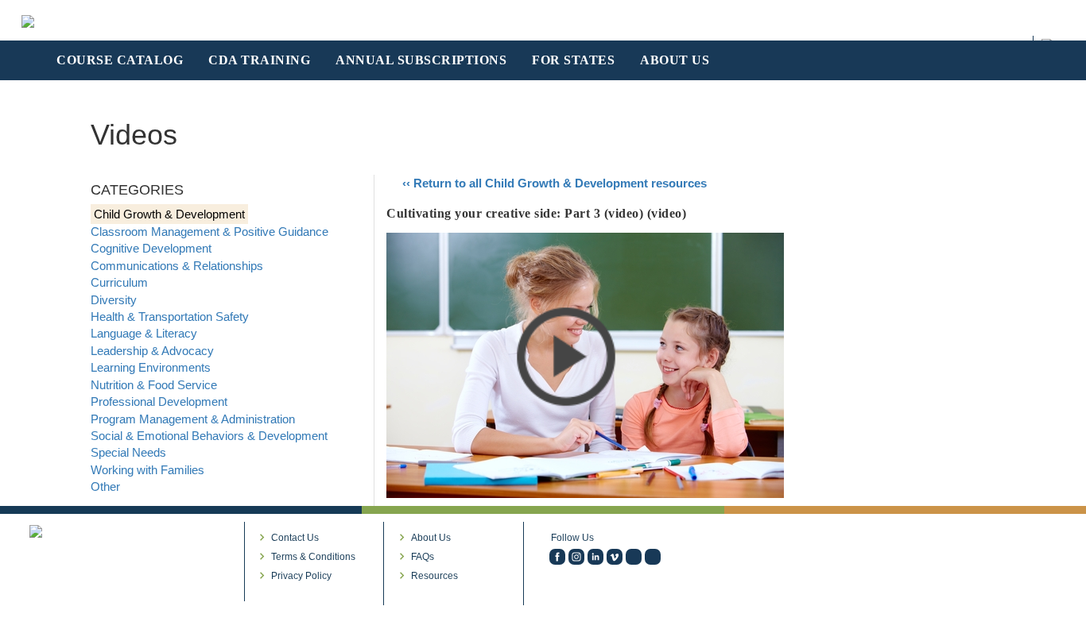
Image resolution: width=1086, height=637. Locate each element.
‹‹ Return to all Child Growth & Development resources (554, 183)
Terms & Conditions (313, 556)
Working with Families (147, 470)
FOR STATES (573, 60)
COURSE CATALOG (119, 60)
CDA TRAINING (259, 60)
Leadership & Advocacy (152, 350)
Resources (434, 575)
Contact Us (295, 537)
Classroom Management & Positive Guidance (209, 231)
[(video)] (615, 557)
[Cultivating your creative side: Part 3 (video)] (585, 364)
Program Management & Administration (193, 419)
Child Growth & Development (169, 214)
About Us (431, 537)
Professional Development (159, 401)
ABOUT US (674, 60)
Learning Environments (151, 367)
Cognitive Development (151, 248)
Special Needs (128, 452)
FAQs (422, 556)
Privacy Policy (301, 575)
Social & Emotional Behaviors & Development (209, 435)
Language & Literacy (144, 333)
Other (105, 486)
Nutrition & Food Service (154, 385)
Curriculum (119, 282)
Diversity (114, 300)
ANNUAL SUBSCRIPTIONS (420, 60)
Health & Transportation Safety (170, 316)
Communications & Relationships (177, 265)
